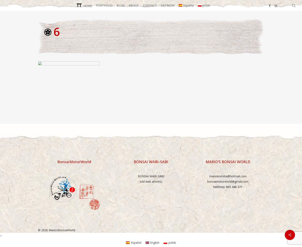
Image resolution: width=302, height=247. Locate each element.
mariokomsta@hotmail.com (228, 176)
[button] (151, 235)
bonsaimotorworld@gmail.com (227, 181)
